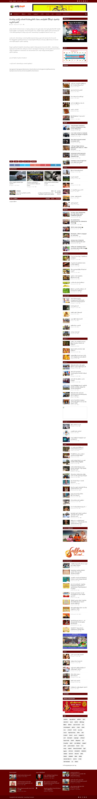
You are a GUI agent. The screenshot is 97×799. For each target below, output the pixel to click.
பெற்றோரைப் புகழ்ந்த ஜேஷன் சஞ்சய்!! (79, 687)
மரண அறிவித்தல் (77, 743)
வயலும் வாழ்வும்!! (74, 176)
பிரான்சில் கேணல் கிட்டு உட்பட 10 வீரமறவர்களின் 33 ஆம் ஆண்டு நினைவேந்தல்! (78, 622)
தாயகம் (21, 161)
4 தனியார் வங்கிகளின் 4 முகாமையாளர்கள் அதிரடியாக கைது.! (33, 184)
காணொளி (58, 14)
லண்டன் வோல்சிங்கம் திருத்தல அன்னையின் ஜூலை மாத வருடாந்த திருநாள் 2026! (78, 401)
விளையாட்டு (65, 14)
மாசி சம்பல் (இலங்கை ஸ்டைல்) (77, 103)
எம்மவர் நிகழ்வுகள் (67, 727)
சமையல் (65, 732)
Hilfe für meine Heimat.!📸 (77, 227)
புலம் (53, 14)
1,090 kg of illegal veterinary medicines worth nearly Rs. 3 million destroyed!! (79, 147)
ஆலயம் (71, 722)
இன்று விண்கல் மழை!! (76, 424)
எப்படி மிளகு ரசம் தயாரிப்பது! (77, 96)
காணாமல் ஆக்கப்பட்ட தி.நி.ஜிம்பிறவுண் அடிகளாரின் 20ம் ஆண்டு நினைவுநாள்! (78, 774)
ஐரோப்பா (73, 727)
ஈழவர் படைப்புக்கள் (76, 724)
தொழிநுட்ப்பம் (81, 735)
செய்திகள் (16, 14)
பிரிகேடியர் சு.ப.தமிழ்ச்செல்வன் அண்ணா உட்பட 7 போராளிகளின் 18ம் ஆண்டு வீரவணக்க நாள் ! (79, 522)
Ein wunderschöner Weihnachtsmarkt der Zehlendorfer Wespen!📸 (79, 221)
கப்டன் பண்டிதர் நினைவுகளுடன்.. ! (78, 506)
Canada (65, 753)
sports (75, 759)
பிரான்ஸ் (72, 740)
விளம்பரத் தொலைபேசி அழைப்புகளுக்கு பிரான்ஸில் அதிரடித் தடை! (79, 373)
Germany (71, 756)
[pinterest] (85, 1)
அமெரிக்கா (66, 719)
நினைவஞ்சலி (69, 737)
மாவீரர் (42, 14)
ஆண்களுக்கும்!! (74, 202)
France (65, 756)
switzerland (67, 761)
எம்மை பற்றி (25, 1)
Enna (81, 753)
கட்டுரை (78, 727)
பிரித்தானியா (78, 740)
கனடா (65, 729)
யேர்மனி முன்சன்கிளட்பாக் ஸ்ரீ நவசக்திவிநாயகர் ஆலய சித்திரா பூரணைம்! (78, 594)
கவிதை (83, 727)
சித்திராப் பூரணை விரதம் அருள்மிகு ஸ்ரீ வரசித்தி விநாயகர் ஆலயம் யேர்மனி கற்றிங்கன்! (78, 602)
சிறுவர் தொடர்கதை (71, 732)
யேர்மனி (77, 745)
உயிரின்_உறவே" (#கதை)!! (76, 312)
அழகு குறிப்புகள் (72, 719)
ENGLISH (14, 1)
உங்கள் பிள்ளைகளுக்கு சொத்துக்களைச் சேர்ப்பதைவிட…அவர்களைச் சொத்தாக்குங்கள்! (78, 300)
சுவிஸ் (83, 732)
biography (77, 751)
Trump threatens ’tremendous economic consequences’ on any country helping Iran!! (78, 127)
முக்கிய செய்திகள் (27, 161)
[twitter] (79, 1)
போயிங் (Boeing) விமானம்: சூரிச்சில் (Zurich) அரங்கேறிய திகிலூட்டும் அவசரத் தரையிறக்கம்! (79, 387)
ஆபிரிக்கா (79, 719)
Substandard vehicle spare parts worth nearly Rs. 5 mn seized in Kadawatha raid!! (78, 155)
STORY (80, 759)
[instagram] (87, 1)
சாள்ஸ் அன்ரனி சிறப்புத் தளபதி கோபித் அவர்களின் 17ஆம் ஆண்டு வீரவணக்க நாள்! (78, 468)
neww (80, 756)
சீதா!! (72, 183)
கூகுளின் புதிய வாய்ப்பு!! (76, 431)
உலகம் (83, 724)
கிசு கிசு (74, 729)
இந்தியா (24, 14)
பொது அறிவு (66, 743)
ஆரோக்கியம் (66, 722)
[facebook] (77, 1)
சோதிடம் (70, 735)
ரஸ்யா (82, 745)
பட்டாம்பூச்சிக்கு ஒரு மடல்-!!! (77, 189)
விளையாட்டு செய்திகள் (77, 748)
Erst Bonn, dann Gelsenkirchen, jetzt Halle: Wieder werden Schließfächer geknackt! (78, 214)
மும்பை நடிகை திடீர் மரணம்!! (77, 654)
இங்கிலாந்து (82, 722)
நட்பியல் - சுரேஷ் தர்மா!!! (76, 196)
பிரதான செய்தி (66, 740)
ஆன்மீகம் (76, 722)
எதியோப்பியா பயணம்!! (76, 325)
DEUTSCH (10, 1)
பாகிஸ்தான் (82, 737)
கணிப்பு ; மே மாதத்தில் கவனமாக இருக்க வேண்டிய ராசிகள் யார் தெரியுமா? (78, 343)
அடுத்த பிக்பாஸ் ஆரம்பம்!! (76, 661)
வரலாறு (65, 748)
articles (71, 751)
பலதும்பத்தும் (76, 737)
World (76, 761)
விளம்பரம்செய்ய (19, 1)
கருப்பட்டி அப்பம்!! (74, 109)
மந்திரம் (71, 743)
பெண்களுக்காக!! (75, 306)
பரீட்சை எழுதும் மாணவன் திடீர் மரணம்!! (16, 183)
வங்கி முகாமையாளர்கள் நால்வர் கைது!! (51, 183)
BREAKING (34, 161)
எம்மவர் (47, 14)
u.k (72, 761)
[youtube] (83, 1)
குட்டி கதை (80, 729)
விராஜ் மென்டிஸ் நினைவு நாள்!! (24, 775)
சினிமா (29, 14)
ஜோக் (85, 748)
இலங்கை (69, 724)
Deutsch (71, 753)
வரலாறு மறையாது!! (75, 332)
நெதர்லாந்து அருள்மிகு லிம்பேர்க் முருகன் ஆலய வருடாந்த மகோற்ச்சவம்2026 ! (78, 572)
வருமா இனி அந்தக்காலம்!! (77, 319)
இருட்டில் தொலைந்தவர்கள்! (77, 170)
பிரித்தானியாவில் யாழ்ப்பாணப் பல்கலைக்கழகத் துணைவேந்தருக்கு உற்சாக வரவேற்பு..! (79, 394)
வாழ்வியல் (69, 748)
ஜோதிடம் (65, 751)
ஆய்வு (84, 719)
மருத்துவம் (35, 14)
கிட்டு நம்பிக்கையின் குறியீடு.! (77, 500)
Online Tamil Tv (67, 759)
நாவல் (65, 737)
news (76, 756)
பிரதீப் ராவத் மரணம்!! (75, 680)
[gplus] (81, 1)
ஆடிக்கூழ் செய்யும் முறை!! (76, 90)
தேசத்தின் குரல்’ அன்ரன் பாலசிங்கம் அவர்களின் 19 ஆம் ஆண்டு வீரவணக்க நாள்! (79, 515)
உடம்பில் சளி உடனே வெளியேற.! (77, 282)
